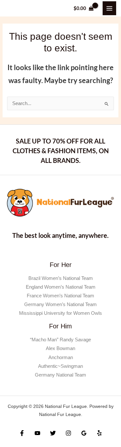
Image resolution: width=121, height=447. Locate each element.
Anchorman (60, 357)
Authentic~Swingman (60, 366)
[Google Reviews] (84, 433)
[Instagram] (68, 433)
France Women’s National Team (60, 295)
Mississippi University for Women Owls (60, 313)
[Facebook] (22, 433)
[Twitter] (53, 433)
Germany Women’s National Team (60, 304)
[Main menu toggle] (109, 8)
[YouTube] (37, 433)
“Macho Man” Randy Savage (60, 339)
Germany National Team (60, 375)
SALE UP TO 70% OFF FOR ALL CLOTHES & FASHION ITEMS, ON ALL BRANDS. (61, 150)
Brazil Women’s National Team (60, 278)
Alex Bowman (60, 348)
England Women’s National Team (61, 287)
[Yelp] (99, 433)
